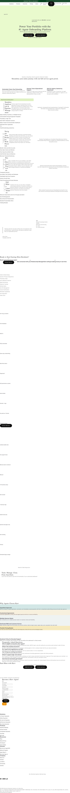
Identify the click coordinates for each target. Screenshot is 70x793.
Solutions (11, 3)
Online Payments (3, 718)
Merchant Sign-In (4, 754)
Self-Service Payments (5, 722)
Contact (2, 759)
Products (18, 3)
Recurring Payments (4, 724)
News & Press (3, 740)
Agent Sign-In (3, 752)
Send (5, 703)
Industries (25, 3)
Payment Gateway (4, 727)
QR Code (2, 735)
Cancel (5, 700)
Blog (1, 738)
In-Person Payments (4, 716)
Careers (2, 765)
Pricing (31, 3)
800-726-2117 (43, 1)
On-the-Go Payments (5, 720)
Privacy (1, 792)
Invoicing (2, 733)
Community (2, 763)
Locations (2, 761)
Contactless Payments (5, 731)
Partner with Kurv (41, 667)
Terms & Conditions (8, 792)
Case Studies (3, 744)
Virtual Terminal (3, 729)
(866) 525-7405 (28, 35)
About (36, 3)
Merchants (45, 3)
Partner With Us (8, 262)
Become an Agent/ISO (5, 748)
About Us (2, 757)
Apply (51, 3)
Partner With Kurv (41, 35)
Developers (2, 742)
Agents (44, 4)
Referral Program (4, 750)
